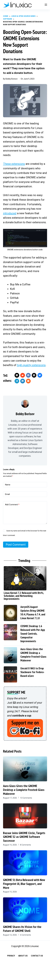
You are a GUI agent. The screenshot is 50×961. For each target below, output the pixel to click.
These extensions (14, 163)
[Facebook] (28, 375)
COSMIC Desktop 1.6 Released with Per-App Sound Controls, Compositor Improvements (32, 633)
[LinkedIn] (22, 381)
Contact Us (37, 956)
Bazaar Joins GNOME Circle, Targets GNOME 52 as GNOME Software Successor (24, 837)
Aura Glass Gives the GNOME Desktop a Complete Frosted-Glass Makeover (33, 654)
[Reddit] (22, 375)
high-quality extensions (31, 365)
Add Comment (12, 504)
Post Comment (16, 544)
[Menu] (46, 4)
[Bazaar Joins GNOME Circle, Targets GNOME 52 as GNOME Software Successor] (25, 815)
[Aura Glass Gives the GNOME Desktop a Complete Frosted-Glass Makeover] (25, 768)
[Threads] (34, 375)
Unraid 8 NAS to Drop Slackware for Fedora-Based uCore (32, 672)
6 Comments (25, 935)
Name (7, 484)
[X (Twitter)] (17, 375)
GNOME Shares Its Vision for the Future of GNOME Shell (22, 929)
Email (7, 494)
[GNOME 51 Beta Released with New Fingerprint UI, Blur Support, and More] (25, 862)
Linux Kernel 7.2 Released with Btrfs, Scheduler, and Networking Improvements (24, 596)
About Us (23, 956)
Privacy (11, 956)
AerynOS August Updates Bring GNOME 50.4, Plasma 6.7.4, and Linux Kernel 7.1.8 (32, 612)
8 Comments (25, 845)
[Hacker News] (28, 381)
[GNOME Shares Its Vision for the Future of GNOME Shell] (25, 909)
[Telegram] (17, 381)
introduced (9, 213)
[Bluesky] (39, 375)
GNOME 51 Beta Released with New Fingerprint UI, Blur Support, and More (24, 884)
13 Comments (26, 798)
